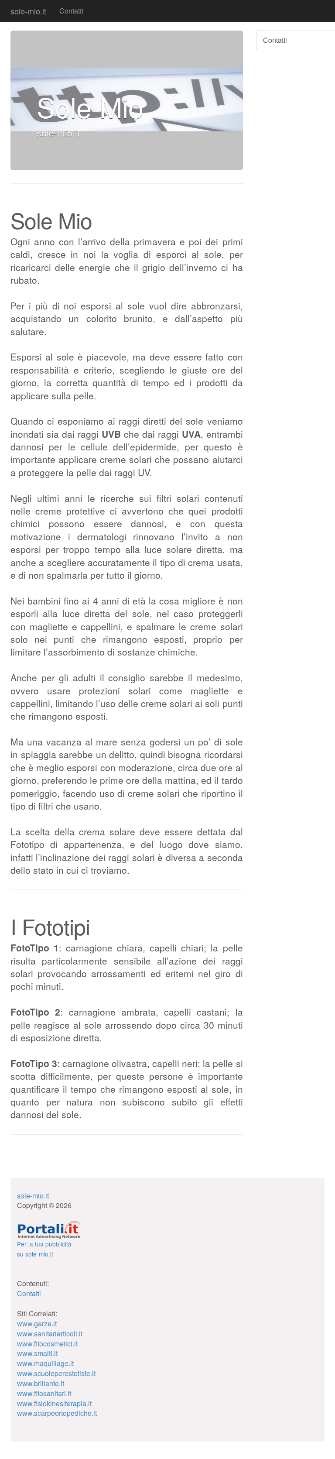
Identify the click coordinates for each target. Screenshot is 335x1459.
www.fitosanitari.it (44, 1393)
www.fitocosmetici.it (47, 1344)
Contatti (71, 11)
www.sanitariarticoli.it (49, 1334)
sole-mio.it (28, 11)
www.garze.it (37, 1323)
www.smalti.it (37, 1353)
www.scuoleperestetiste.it (56, 1373)
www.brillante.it (40, 1383)
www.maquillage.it (45, 1363)
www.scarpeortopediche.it (57, 1413)
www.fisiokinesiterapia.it (54, 1403)
